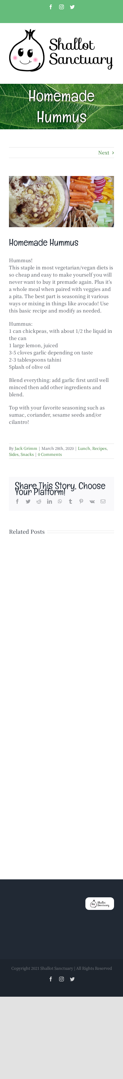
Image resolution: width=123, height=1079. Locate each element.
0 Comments (50, 454)
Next (103, 152)
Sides (14, 454)
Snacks (27, 454)
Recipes (99, 448)
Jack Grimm (26, 448)
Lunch (84, 448)
